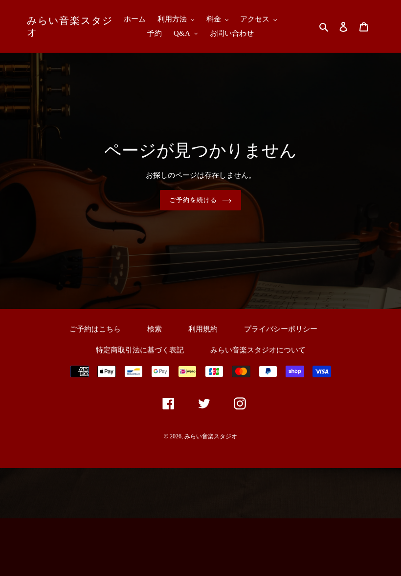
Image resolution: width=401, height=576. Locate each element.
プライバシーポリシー (280, 329)
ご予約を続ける (193, 200)
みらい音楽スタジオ (70, 26)
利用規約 (203, 329)
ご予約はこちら (95, 329)
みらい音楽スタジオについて (258, 350)
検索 (154, 329)
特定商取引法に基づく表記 (140, 350)
